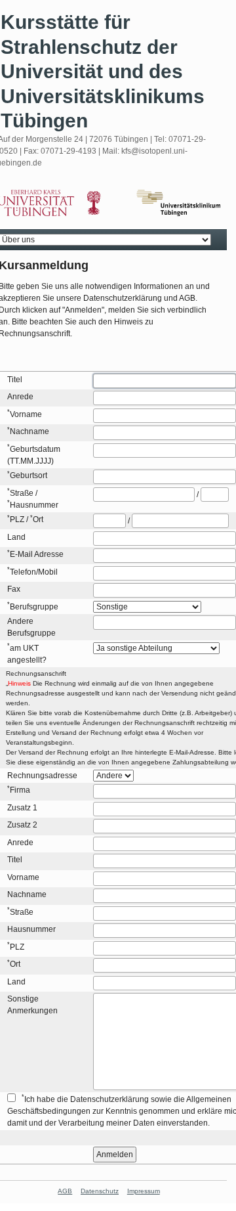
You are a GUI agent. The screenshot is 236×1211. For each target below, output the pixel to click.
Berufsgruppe (34, 606)
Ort (38, 519)
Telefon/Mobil (34, 572)
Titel (14, 379)
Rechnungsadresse (42, 775)
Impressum (143, 1191)
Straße (21, 493)
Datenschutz (100, 1191)
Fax (13, 589)
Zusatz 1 (22, 807)
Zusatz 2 (22, 824)
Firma (20, 790)
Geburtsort (28, 475)
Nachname (29, 431)
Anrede (20, 396)
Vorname (26, 414)
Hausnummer (34, 505)
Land (16, 537)
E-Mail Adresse (37, 554)
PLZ (17, 519)
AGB (65, 1191)
